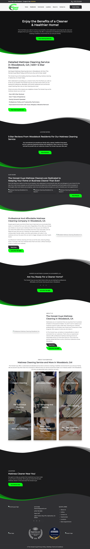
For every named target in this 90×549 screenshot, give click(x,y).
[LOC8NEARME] (54, 530)
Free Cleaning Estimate (45, 38)
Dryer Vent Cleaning (70, 406)
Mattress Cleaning (20, 429)
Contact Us (62, 7)
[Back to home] (13, 7)
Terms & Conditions (57, 547)
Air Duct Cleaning (70, 383)
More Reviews (45, 152)
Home (26, 7)
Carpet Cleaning (20, 383)
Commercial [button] (41, 7)
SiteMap (49, 547)
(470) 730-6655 (78, 1)
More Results (75, 195)
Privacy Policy (42, 547)
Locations (48, 7)
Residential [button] (33, 7)
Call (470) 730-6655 (16, 250)
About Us (55, 7)
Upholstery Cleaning (45, 383)
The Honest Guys (54, 534)
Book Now (14, 247)
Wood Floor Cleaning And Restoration (45, 428)
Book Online (75, 7)
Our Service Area (15, 484)
